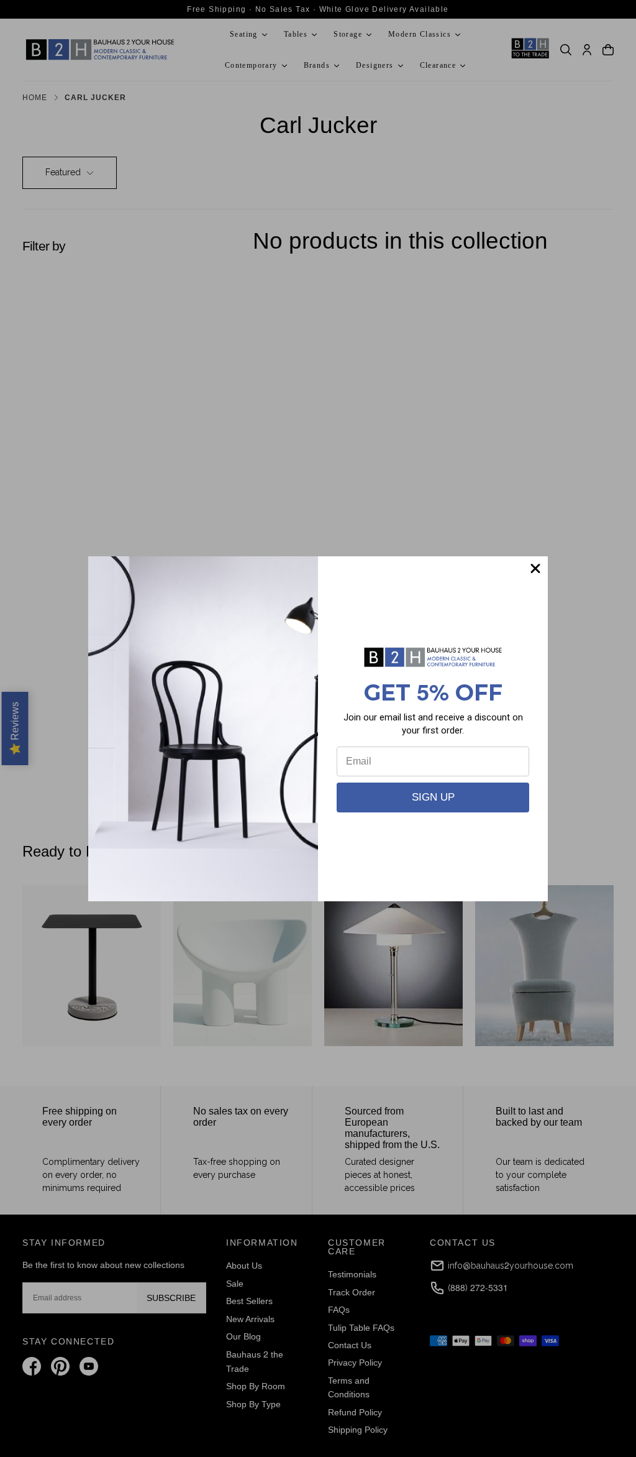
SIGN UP (433, 797)
